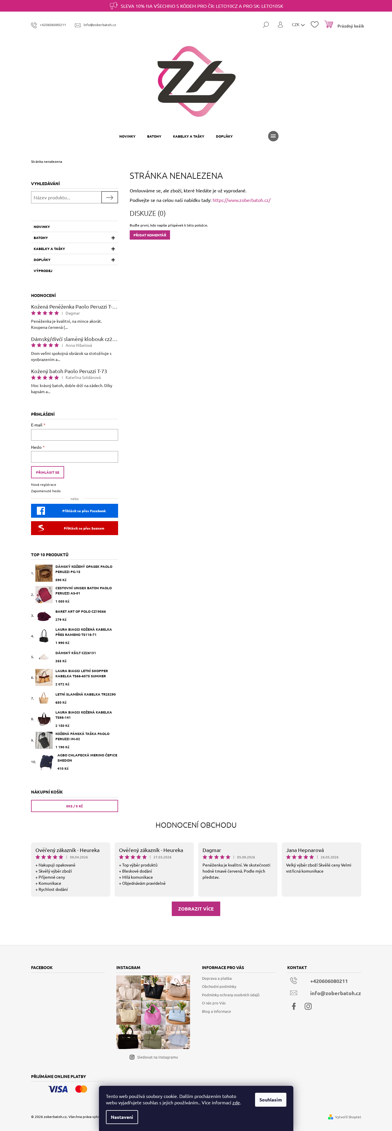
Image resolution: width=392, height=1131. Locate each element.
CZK (296, 24)
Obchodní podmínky (219, 986)
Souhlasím (270, 1100)
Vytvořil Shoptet (348, 1116)
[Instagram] (308, 1006)
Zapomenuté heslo (46, 490)
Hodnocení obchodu (196, 824)
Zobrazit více (196, 909)
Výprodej (43, 270)
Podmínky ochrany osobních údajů (230, 994)
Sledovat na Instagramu (157, 1057)
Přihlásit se (47, 472)
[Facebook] (294, 1006)
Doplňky (42, 259)
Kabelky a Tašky (49, 248)
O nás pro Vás (214, 1002)
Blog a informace (216, 1011)
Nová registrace (43, 484)
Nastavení (122, 1117)
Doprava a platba (217, 978)
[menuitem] (127, 136)
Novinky (42, 226)
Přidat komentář (149, 235)
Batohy (41, 237)
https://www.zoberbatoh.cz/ (241, 200)
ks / (74, 806)
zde (236, 1102)
